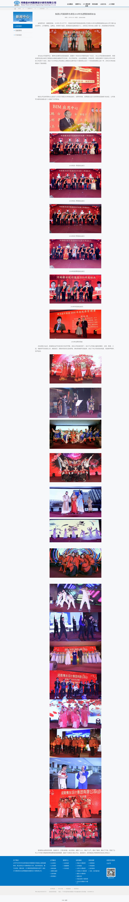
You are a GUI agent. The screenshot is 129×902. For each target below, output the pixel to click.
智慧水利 (79, 876)
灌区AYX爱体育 (81, 873)
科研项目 (92, 863)
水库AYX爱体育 (81, 868)
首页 (19, 8)
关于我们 (16, 860)
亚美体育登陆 (82, 17)
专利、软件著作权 (95, 871)
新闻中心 (78, 4)
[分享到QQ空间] (108, 866)
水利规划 (79, 865)
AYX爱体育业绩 (86, 5)
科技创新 (95, 4)
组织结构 (53, 868)
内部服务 (68, 888)
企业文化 (103, 4)
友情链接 (52, 888)
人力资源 (111, 4)
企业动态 (42, 8)
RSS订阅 (60, 888)
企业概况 (70, 4)
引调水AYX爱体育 (82, 871)
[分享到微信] (110, 866)
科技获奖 (92, 865)
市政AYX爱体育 (81, 863)
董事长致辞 (54, 871)
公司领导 (53, 865)
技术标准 (92, 868)
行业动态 (18, 35)
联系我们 (53, 876)
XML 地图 (64, 900)
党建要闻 (18, 30)
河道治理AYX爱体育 (82, 879)
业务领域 (53, 873)
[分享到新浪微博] (113, 866)
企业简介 (53, 863)
